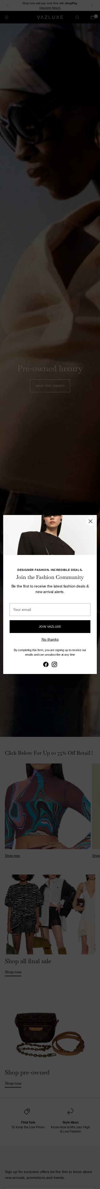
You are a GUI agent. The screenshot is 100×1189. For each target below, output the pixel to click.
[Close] (90, 521)
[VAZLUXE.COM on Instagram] (54, 665)
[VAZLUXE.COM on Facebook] (46, 665)
